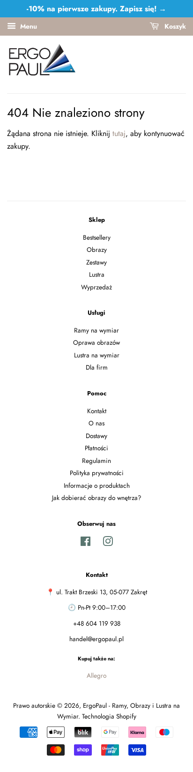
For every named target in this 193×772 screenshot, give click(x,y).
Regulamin (96, 460)
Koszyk (174, 26)
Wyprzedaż (96, 287)
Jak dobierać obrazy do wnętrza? (96, 497)
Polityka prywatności (97, 472)
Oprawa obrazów (96, 342)
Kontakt (96, 411)
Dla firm (97, 367)
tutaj (119, 133)
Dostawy (96, 435)
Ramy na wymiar (96, 330)
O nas (96, 423)
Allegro (96, 675)
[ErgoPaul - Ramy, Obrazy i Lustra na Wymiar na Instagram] (108, 543)
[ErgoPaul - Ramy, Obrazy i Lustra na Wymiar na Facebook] (85, 543)
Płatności (96, 448)
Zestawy (96, 262)
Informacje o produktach (97, 485)
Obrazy (97, 249)
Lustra (96, 274)
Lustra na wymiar (96, 355)
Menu (27, 26)
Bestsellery (97, 237)
